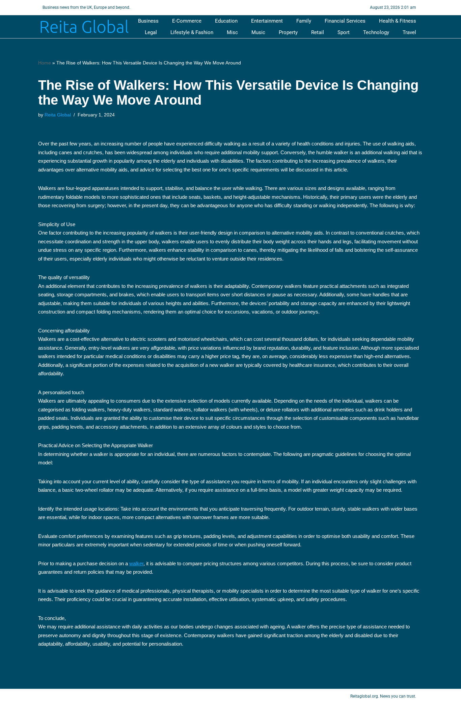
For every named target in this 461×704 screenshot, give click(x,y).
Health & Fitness (397, 21)
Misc (232, 32)
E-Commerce (186, 21)
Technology (376, 32)
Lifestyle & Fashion (191, 32)
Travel (409, 32)
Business (148, 21)
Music (258, 32)
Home (44, 62)
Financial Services (345, 21)
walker (136, 563)
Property (288, 32)
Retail (317, 32)
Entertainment (267, 21)
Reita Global (58, 114)
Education (226, 21)
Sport (343, 32)
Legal (151, 32)
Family (303, 21)
